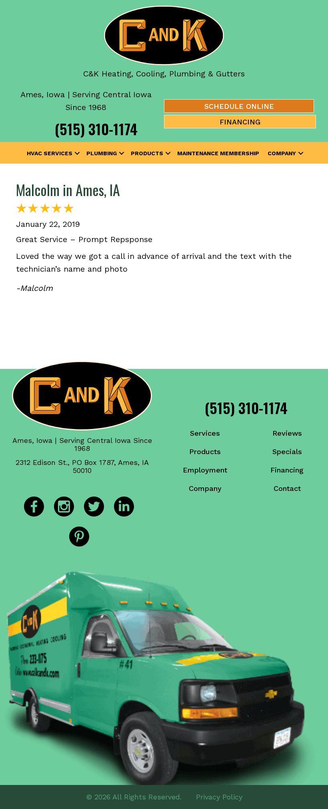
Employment (205, 470)
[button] (77, 153)
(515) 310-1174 (96, 128)
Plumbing (101, 153)
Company (282, 153)
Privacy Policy (219, 797)
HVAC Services (49, 153)
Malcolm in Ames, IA (68, 189)
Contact (287, 488)
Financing (287, 470)
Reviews (287, 433)
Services (205, 433)
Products (147, 153)
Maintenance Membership (218, 153)
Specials (287, 451)
